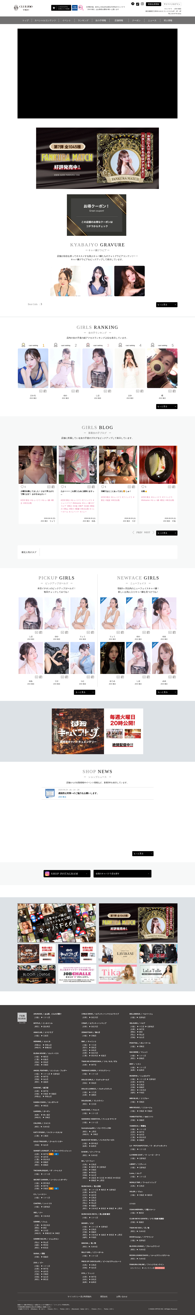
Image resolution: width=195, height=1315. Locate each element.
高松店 (93, 1047)
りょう (52, 521)
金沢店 (45, 1157)
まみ (130, 395)
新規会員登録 (153, 4)
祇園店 (53, 1094)
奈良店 (93, 1050)
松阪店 (45, 1059)
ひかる (33, 395)
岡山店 (45, 1242)
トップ (25, 20)
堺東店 (141, 1046)
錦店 (45, 1228)
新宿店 (103, 1208)
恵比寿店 (46, 1026)
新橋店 (45, 1165)
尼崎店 (93, 1095)
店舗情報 (119, 20)
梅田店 (45, 1057)
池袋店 (45, 1082)
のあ (174, 521)
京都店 (45, 1065)
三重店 (45, 1136)
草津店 (45, 1245)
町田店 (45, 1248)
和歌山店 (48, 1045)
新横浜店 (48, 1047)
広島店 (93, 1164)
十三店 (93, 1045)
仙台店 (45, 1079)
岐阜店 (93, 1146)
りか (134, 521)
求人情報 (168, 20)
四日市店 (46, 1159)
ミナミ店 (46, 1017)
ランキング (83, 20)
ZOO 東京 (33, 398)
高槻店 (141, 1102)
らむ (82, 681)
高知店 (45, 1062)
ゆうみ (112, 681)
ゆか (65, 395)
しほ (97, 395)
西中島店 (46, 1183)
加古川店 (94, 1017)
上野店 (93, 1131)
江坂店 (45, 1036)
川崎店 (47, 1117)
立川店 (45, 1230)
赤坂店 (93, 1178)
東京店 (45, 1279)
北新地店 (56, 1074)
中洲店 (93, 1237)
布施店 (149, 1111)
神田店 (45, 1106)
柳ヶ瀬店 (46, 1115)
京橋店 (93, 1036)
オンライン (160, 1268)
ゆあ (93, 521)
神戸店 (45, 1077)
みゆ (164, 681)
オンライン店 (149, 1268)
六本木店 (46, 1127)
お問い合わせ (121, 1297)
